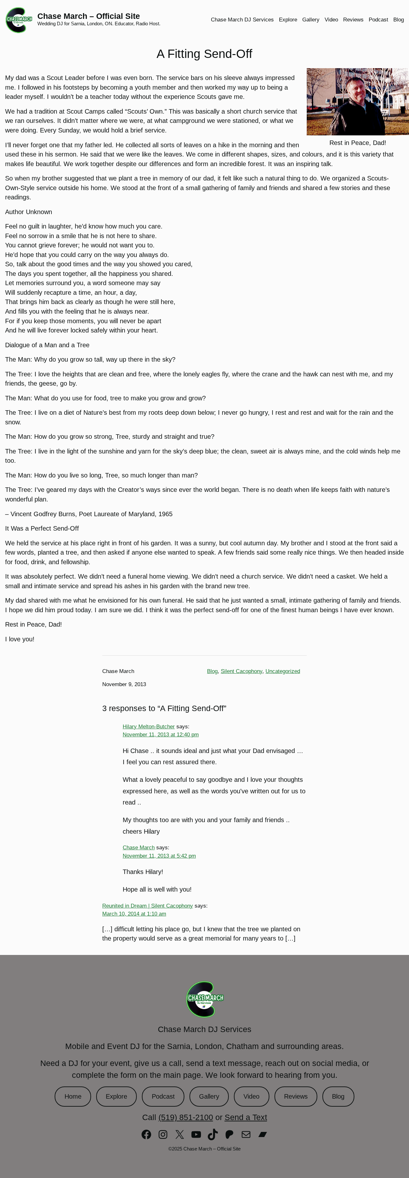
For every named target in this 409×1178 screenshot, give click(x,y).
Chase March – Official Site (88, 16)
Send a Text (246, 1117)
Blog (212, 671)
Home (73, 1096)
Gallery (209, 1096)
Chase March (139, 847)
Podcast (163, 1096)
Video (251, 1096)
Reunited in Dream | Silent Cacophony (147, 905)
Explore (116, 1096)
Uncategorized (283, 671)
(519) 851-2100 (185, 1117)
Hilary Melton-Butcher (149, 726)
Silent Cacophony (241, 671)
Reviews (296, 1096)
